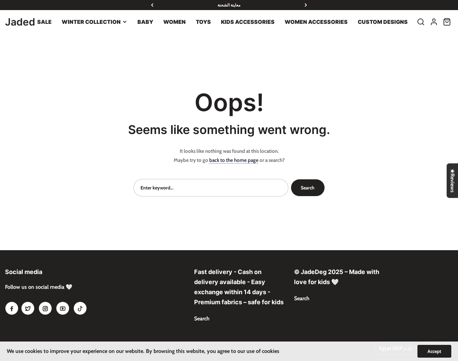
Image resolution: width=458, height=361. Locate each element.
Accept (434, 351)
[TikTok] (80, 308)
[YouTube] (62, 308)
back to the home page (234, 160)
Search (307, 188)
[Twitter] (28, 308)
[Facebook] (11, 308)
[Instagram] (45, 308)
